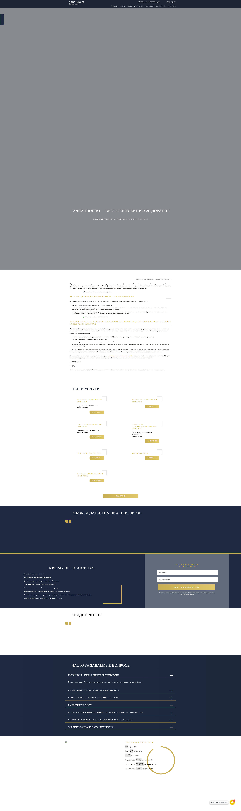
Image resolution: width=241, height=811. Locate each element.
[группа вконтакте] (2, 19)
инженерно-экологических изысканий (120, 356)
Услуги (122, 6)
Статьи (144, 279)
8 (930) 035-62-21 (76, 2)
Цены (130, 6)
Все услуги (120, 496)
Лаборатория (161, 6)
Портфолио (138, 6)
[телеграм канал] (2, 22)
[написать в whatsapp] (2, 16)
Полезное (149, 6)
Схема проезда (73, 4)
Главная (114, 6)
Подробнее (96, 412)
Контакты (172, 6)
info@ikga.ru (171, 2)
